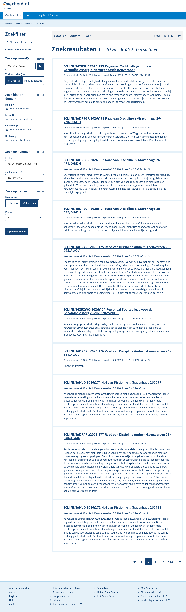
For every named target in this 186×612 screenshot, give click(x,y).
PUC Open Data (105, 596)
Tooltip (11, 158)
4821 (171, 562)
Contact (13, 592)
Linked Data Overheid (108, 592)
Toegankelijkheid (62, 596)
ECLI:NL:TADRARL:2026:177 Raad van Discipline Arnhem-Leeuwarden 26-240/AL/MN (117, 436)
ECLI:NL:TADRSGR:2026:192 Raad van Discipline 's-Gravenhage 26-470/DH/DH (112, 120)
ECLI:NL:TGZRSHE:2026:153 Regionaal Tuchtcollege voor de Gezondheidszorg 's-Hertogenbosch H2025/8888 (107, 68)
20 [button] (172, 35)
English (13, 596)
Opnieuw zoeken (16, 231)
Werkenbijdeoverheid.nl (154, 600)
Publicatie (31, 203)
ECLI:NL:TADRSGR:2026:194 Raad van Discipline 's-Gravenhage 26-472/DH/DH (112, 210)
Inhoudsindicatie (33, 80)
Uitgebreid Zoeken (47, 15)
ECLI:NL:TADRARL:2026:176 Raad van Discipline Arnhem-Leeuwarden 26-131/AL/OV (117, 353)
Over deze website (19, 588)
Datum (75, 35)
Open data (102, 588)
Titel (87, 35)
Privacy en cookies (63, 592)
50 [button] (179, 35)
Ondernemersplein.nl (152, 596)
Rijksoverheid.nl (149, 592)
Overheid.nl (11, 16)
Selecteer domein (19, 108)
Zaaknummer (12, 172)
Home (29, 15)
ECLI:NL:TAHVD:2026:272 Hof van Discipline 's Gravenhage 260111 (112, 508)
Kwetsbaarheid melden (65, 604)
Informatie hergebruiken (66, 588)
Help (11, 600)
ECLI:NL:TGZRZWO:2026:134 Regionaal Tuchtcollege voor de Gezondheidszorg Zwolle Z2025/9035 (108, 311)
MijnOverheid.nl (149, 588)
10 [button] (165, 35)
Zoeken (26, 23)
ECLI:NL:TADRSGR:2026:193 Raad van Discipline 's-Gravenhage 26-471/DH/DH (112, 162)
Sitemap (57, 600)
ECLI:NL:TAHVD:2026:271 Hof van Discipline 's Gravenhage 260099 (112, 382)
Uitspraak (16, 80)
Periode (9, 212)
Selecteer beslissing (20, 140)
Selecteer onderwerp (21, 129)
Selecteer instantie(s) (21, 119)
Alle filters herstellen (21, 42)
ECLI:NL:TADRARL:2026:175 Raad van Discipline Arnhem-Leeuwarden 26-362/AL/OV (117, 249)
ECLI (7, 157)
